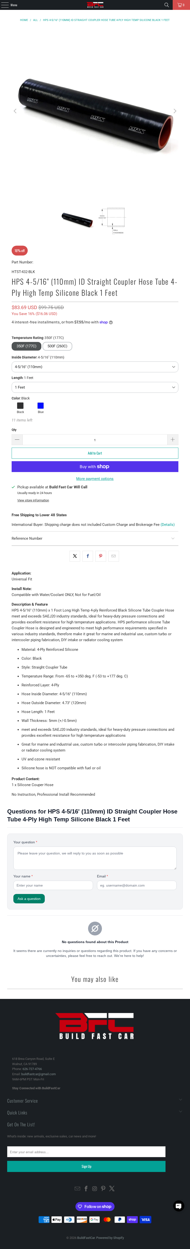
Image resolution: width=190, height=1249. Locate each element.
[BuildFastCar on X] (112, 1189)
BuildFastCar (86, 1238)
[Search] (166, 5)
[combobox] (95, 366)
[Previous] (15, 111)
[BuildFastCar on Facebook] (86, 1189)
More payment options (95, 478)
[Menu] (2, 5)
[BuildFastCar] (95, 5)
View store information (33, 500)
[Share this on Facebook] (87, 556)
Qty (14, 430)
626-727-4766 (32, 1069)
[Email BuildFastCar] (77, 1189)
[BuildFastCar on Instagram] (94, 1189)
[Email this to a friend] (113, 556)
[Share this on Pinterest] (100, 556)
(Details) (168, 524)
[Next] (175, 111)
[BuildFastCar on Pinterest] (103, 1189)
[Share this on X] (75, 556)
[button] (57, 346)
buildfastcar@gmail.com (38, 1074)
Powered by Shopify (110, 1238)
